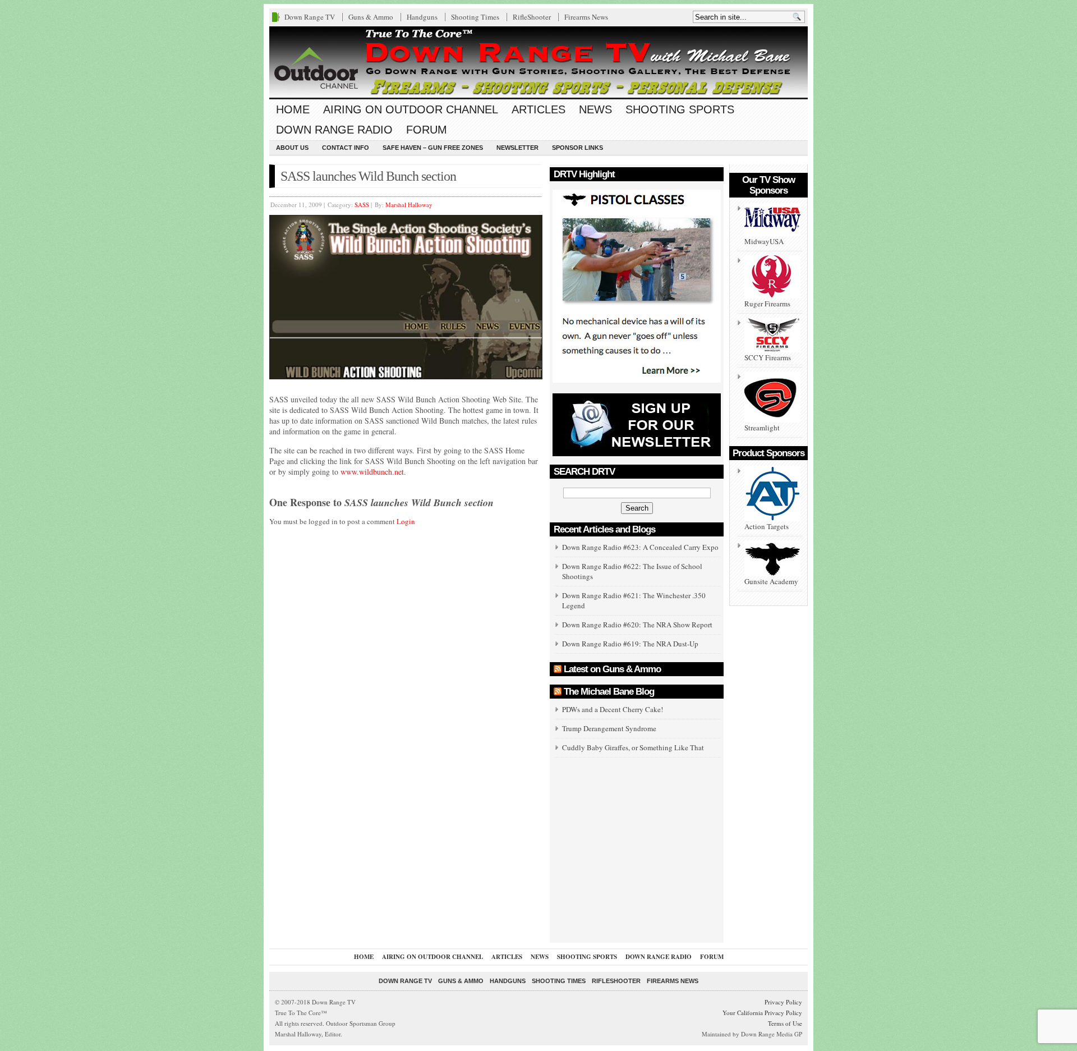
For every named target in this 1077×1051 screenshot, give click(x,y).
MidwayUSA (764, 241)
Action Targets (766, 526)
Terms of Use (785, 1023)
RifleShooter (532, 17)
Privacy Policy (783, 1002)
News (595, 109)
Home (293, 109)
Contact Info (345, 147)
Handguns (422, 17)
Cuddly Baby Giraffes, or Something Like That (633, 747)
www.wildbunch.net (372, 471)
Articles (538, 109)
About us (292, 147)
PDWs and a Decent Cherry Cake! (612, 709)
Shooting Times (475, 17)
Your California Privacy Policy (762, 1012)
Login (406, 521)
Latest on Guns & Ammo (612, 669)
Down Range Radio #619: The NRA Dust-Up (630, 644)
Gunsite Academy (771, 581)
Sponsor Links (577, 147)
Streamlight (762, 428)
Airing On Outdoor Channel (410, 109)
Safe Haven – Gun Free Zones (433, 147)
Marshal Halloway (408, 204)
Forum (426, 129)
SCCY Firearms (767, 357)
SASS (362, 204)
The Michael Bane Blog (609, 691)
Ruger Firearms (767, 304)
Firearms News (586, 17)
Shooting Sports (679, 109)
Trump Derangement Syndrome (609, 728)
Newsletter (517, 147)
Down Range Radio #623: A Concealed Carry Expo (640, 547)
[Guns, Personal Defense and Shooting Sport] (538, 62)
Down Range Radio (334, 129)
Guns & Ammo (370, 17)
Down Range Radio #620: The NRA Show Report (637, 624)
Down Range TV (309, 17)
